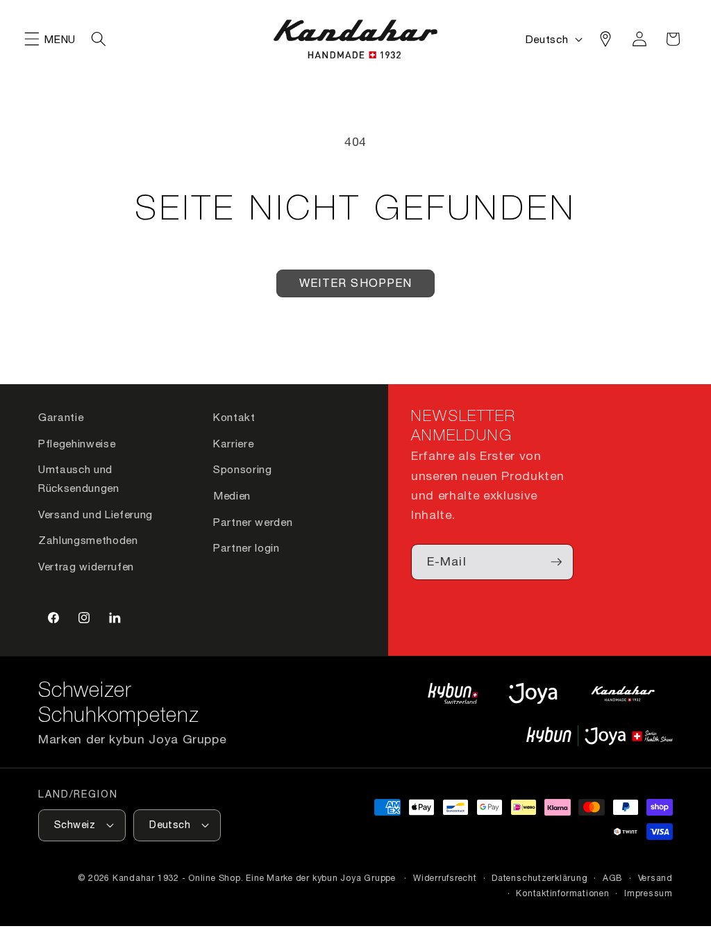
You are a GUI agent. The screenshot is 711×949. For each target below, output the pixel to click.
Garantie (60, 417)
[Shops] (605, 39)
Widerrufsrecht (445, 878)
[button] (32, 39)
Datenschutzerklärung (539, 878)
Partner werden (252, 521)
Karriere (233, 443)
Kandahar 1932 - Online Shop (176, 878)
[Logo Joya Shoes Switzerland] (533, 693)
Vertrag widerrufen (86, 566)
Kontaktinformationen (562, 893)
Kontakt (234, 417)
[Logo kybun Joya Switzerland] (599, 735)
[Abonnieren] (556, 562)
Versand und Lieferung (95, 514)
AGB (613, 878)
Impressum (648, 893)
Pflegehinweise (76, 443)
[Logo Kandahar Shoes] (623, 693)
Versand (655, 878)
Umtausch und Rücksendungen (78, 478)
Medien (232, 495)
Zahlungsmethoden (88, 540)
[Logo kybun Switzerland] (453, 693)
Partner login (246, 547)
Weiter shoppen (355, 283)
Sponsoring (242, 469)
